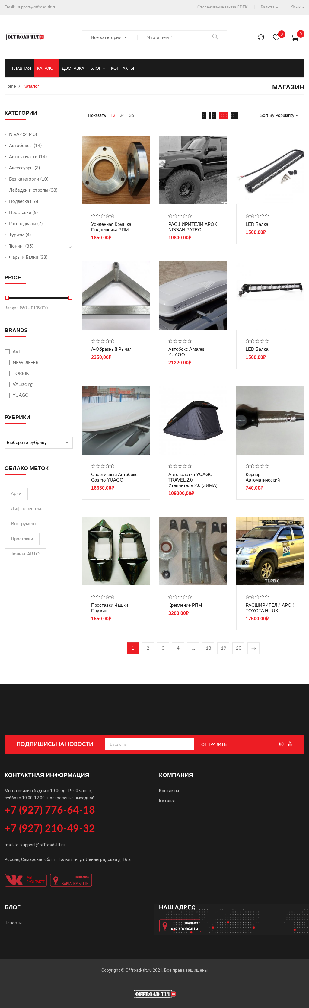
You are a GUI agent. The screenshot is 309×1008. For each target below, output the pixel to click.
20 (238, 648)
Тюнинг (16, 246)
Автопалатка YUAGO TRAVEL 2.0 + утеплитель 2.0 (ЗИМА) (193, 480)
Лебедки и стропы (28, 190)
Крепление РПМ (185, 605)
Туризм (16, 235)
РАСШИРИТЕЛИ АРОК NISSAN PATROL (192, 227)
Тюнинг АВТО (25, 554)
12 (112, 116)
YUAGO (21, 395)
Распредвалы (22, 224)
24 (122, 116)
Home (10, 86)
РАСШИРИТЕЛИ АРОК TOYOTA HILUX (270, 608)
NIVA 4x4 (18, 134)
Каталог (167, 800)
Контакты (169, 790)
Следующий (253, 648)
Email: (10, 7)
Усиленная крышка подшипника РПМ (111, 227)
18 (208, 648)
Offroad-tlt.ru (139, 970)
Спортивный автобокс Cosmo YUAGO (114, 477)
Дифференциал (27, 509)
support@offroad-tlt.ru (36, 7)
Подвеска (19, 201)
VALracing (23, 384)
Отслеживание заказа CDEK (222, 7)
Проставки (20, 212)
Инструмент (24, 524)
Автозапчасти (23, 157)
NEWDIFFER (25, 362)
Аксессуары (21, 168)
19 (223, 648)
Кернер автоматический (263, 477)
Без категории (24, 179)
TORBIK (21, 373)
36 (131, 116)
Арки (16, 493)
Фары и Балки (23, 257)
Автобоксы (21, 145)
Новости (13, 922)
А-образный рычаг (111, 349)
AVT (17, 352)
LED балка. (257, 224)
